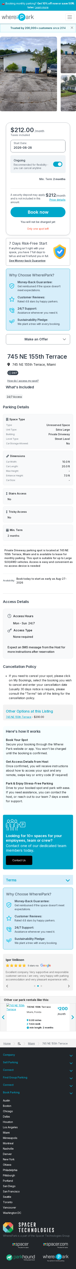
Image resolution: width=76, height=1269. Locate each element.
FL (19, 1043)
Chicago (8, 1111)
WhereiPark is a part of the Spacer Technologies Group (36, 1235)
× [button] (72, 3)
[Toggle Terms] (67, 881)
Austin (6, 1100)
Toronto (8, 1202)
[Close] (72, 28)
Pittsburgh (9, 1175)
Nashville (8, 1148)
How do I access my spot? (23, 380)
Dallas (6, 1116)
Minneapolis (10, 1137)
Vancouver (9, 1207)
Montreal (8, 1143)
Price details (57, 199)
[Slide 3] (41, 986)
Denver (7, 1154)
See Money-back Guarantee (27, 260)
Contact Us (19, 860)
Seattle (7, 1196)
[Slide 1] (34, 986)
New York (9, 1159)
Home (7, 1043)
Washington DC (12, 1212)
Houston (8, 1121)
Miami (31, 1043)
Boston (7, 1105)
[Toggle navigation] (69, 17)
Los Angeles (10, 1127)
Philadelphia (10, 1170)
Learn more (42, 7)
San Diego (9, 1186)
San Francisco (11, 1191)
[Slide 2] (38, 986)
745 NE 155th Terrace (18, 716)
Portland (8, 1180)
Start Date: (20, 143)
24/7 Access (14, 396)
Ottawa (7, 1164)
